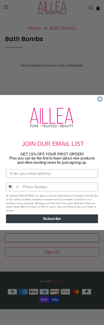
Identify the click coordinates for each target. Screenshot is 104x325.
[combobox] (13, 187)
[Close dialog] (99, 99)
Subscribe (52, 219)
